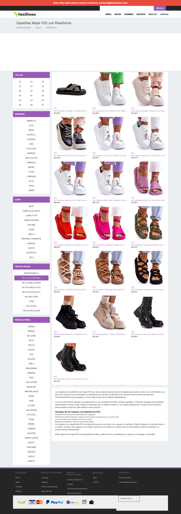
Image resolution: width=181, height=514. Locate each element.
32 (43, 81)
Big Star (31, 336)
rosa (31, 186)
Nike (31, 401)
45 (20, 105)
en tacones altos (31, 287)
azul (31, 125)
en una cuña (31, 297)
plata (31, 172)
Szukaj (160, 8)
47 (43, 105)
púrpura (31, 176)
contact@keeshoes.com (113, 2)
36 (20, 91)
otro (31, 301)
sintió (31, 248)
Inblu (31, 363)
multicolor (31, 158)
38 (43, 91)
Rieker (31, 424)
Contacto (44, 478)
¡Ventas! (164, 14)
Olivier (31, 405)
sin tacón (31, 306)
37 (31, 91)
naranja (31, 162)
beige (31, 130)
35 (43, 86)
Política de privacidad (49, 487)
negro (31, 167)
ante (31, 206)
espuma (31, 225)
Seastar (31, 433)
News (31, 396)
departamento (31, 273)
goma (31, 229)
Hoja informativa (125, 478)
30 (20, 81)
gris (31, 144)
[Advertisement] (79, 52)
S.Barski (31, 428)
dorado (31, 139)
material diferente (31, 239)
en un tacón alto (31, 292)
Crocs (31, 345)
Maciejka (31, 387)
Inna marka (31, 368)
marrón (31, 153)
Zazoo (31, 456)
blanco (31, 135)
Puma (31, 419)
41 (43, 95)
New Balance (31, 391)
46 (31, 105)
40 (31, 95)
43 (31, 100)
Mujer (18, 482)
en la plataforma (31, 278)
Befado (31, 331)
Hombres (19, 487)
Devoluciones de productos (77, 489)
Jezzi (31, 377)
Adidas (31, 326)
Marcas (153, 14)
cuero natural (31, 220)
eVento (31, 461)
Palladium (31, 410)
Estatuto (44, 482)
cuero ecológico (31, 211)
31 (31, 81)
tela (31, 257)
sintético (31, 252)
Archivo (96, 482)
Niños (18, 478)
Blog (94, 478)
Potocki (31, 415)
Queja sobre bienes (74, 493)
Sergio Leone (31, 438)
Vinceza (31, 452)
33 (20, 86)
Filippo (31, 350)
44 (43, 100)
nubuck (31, 243)
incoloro (31, 148)
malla (31, 234)
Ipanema (31, 373)
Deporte (19, 491)
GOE (31, 354)
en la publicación (31, 283)
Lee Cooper (31, 382)
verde (31, 190)
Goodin (31, 359)
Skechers (31, 447)
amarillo (31, 121)
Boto (31, 340)
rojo (31, 181)
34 (31, 86)
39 (20, 95)
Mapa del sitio (46, 491)
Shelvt (31, 442)
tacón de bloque (31, 310)
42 (20, 100)
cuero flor (31, 215)
